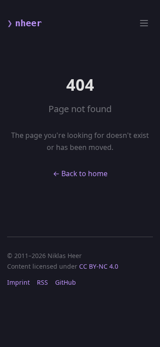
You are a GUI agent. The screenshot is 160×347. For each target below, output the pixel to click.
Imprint (18, 282)
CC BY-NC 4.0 (98, 266)
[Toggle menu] (144, 23)
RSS (42, 282)
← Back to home (80, 173)
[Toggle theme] (128, 23)
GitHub (65, 282)
